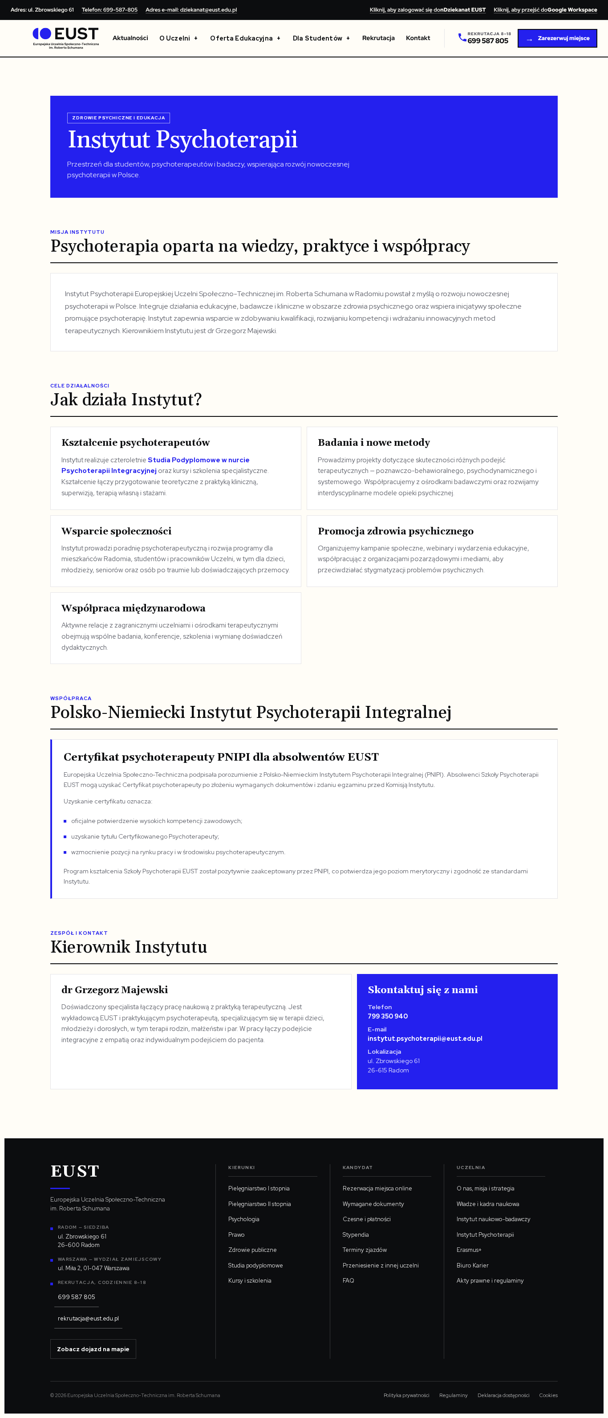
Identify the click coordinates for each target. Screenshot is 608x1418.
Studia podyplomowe (255, 1265)
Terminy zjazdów (365, 1250)
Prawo (236, 1235)
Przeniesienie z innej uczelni (381, 1265)
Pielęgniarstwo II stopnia (259, 1204)
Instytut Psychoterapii (485, 1235)
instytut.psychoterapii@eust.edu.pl (425, 1039)
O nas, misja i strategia (486, 1188)
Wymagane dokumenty (373, 1204)
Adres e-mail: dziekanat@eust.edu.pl (191, 9)
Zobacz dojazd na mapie (93, 1349)
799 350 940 (388, 1016)
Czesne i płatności (367, 1219)
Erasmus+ (469, 1250)
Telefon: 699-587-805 (110, 9)
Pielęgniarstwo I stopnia (259, 1188)
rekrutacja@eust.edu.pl (88, 1318)
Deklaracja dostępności (504, 1395)
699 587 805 (76, 1297)
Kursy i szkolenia (250, 1280)
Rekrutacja (378, 38)
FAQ (348, 1280)
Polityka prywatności (407, 1395)
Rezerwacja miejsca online (377, 1188)
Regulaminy (453, 1395)
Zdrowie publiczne (252, 1250)
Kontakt (418, 38)
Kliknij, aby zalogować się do (428, 9)
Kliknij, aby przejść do (545, 9)
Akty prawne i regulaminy (490, 1280)
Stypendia (356, 1235)
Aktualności (130, 38)
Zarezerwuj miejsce (557, 38)
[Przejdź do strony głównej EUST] (66, 38)
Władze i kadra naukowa (488, 1204)
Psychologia (243, 1219)
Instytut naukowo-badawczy (494, 1219)
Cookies (548, 1395)
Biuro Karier (473, 1265)
